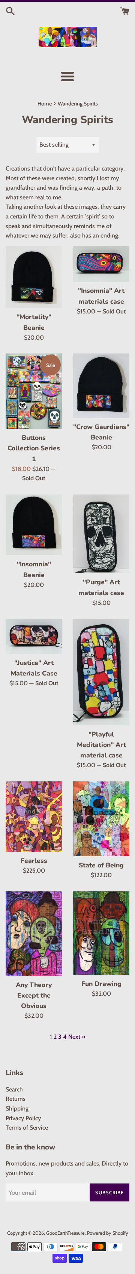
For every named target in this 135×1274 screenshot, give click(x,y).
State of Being (101, 865)
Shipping (17, 1108)
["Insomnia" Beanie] (34, 524)
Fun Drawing (101, 983)
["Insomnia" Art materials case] (101, 264)
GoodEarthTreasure (65, 1233)
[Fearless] (34, 816)
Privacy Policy (23, 1118)
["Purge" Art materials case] (101, 533)
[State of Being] (101, 818)
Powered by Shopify (107, 1233)
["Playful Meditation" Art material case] (101, 672)
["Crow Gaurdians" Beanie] (101, 385)
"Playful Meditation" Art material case (101, 745)
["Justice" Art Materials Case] (34, 636)
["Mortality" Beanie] (34, 277)
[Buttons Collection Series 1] (34, 391)
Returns (16, 1098)
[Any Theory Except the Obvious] (34, 933)
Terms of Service (27, 1127)
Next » (76, 1036)
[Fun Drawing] (101, 933)
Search (14, 1089)
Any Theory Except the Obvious (34, 995)
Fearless (34, 860)
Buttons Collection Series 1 (34, 448)
